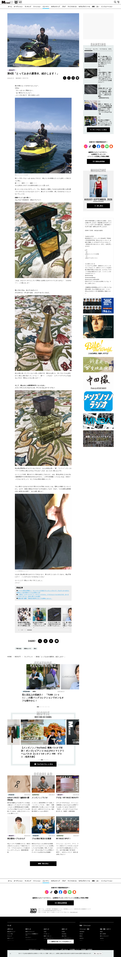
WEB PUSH (111, 146)
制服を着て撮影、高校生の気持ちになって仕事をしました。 (35, 598)
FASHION (11, 795)
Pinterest (103, 146)
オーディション (18, 6)
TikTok (90, 146)
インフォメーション (106, 6)
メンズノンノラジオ (40, 798)
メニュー (119, 2)
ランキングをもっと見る (98, 129)
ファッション (37, 6)
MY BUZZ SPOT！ (63, 839)
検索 (114, 2)
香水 (35, 648)
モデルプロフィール (84, 6)
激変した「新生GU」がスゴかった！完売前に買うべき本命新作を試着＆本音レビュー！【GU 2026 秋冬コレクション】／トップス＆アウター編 (105, 108)
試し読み (100, 206)
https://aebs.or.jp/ (74, 912)
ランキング (28, 6)
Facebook (98, 146)
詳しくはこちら (98, 953)
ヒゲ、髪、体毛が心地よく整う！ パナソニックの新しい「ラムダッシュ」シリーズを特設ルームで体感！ (69, 626)
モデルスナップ (55, 6)
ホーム (10, 6)
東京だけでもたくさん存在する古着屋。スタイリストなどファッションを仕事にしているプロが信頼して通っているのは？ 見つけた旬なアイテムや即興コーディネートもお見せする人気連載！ (43, 848)
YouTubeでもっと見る (45, 764)
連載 (93, 6)
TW (64, 78)
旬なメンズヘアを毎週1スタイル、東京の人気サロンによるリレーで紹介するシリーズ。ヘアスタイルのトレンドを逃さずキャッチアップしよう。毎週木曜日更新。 (18, 848)
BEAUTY (12, 70)
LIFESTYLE (36, 795)
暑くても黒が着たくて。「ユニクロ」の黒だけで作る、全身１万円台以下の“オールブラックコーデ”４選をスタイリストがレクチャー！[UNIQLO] (105, 61)
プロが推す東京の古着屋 (41, 839)
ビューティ (46, 6)
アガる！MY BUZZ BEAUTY (67, 798)
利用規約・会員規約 (86, 949)
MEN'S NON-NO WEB (6, 2)
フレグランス (28, 656)
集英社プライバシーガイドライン (49, 949)
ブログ (64, 6)
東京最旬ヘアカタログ (16, 839)
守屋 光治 (18, 648)
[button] (25, 630)
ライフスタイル (72, 6)
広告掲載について (75, 949)
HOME (9, 656)
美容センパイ (27, 648)
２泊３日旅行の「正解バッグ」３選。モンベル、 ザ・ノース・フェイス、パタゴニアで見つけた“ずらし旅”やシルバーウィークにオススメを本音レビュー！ (105, 77)
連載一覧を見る (43, 863)
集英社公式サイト (34, 949)
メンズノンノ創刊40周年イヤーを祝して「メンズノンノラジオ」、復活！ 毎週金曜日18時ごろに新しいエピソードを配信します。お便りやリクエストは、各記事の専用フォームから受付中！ (43, 807)
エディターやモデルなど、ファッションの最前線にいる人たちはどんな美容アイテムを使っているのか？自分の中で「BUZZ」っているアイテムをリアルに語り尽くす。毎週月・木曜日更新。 (67, 807)
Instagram (86, 146)
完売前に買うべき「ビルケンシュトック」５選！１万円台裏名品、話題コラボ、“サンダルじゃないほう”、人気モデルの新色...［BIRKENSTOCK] (105, 93)
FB (69, 78)
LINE (77, 78)
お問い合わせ (64, 949)
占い (98, 6)
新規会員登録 (100, 161)
